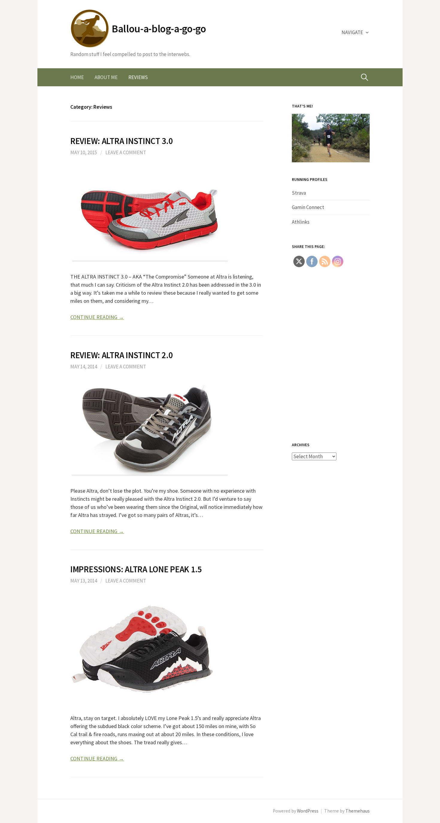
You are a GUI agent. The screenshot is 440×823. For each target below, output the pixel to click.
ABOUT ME (106, 77)
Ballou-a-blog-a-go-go (159, 28)
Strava (299, 193)
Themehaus (357, 811)
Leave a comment (125, 152)
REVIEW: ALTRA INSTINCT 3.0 (121, 141)
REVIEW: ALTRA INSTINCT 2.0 (121, 355)
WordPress (307, 811)
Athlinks (300, 222)
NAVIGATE (352, 32)
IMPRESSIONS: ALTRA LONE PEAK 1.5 (136, 569)
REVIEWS (138, 77)
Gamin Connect (308, 207)
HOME (77, 77)
